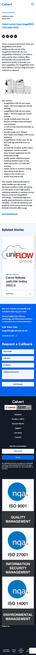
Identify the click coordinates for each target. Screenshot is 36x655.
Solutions (18, 414)
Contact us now (8, 336)
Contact (18, 437)
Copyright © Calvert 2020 (6, 650)
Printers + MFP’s (18, 419)
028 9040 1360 (9, 327)
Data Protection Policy (21, 650)
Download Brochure (10, 214)
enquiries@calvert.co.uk (14, 331)
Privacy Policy (14, 650)
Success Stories (18, 424)
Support (18, 428)
